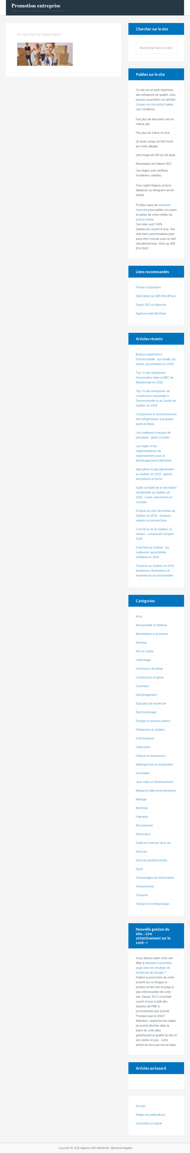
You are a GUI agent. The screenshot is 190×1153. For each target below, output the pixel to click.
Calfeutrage (143, 660)
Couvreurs (142, 686)
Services (141, 851)
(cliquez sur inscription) (150, 104)
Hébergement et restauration (154, 764)
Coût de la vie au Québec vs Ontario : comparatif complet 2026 (154, 534)
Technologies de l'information (155, 877)
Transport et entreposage (152, 904)
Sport (139, 869)
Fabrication (143, 747)
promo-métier (145, 219)
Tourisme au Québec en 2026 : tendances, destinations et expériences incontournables (155, 570)
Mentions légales (121, 1148)
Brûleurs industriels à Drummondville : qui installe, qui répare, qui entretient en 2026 (156, 359)
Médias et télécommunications (156, 790)
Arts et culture (145, 651)
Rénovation (143, 834)
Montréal (141, 808)
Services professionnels (151, 860)
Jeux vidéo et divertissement (154, 782)
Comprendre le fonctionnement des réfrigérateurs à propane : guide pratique (156, 419)
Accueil (140, 1106)
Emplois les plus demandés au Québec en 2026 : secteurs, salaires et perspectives (155, 515)
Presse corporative (148, 287)
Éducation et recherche (151, 703)
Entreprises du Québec (150, 729)
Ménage (141, 799)
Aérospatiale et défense (151, 625)
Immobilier (143, 773)
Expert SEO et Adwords (151, 305)
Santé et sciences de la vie (153, 843)
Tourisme (142, 895)
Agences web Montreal (151, 313)
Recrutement (144, 825)
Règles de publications (150, 1114)
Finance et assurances (150, 756)
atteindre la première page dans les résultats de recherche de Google (154, 967)
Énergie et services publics (153, 721)
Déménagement (146, 695)
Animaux (141, 642)
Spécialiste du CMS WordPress (156, 296)
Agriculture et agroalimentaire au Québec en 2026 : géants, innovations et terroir (155, 474)
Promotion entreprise (36, 5)
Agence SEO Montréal (95, 1148)
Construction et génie (149, 677)
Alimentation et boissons (152, 634)
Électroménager (146, 712)
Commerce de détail (149, 668)
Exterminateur (145, 738)
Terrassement (145, 886)
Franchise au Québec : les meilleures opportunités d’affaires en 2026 (152, 552)
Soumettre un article (149, 1123)
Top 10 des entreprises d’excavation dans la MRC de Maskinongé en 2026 (154, 377)
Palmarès (142, 817)
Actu (139, 616)
